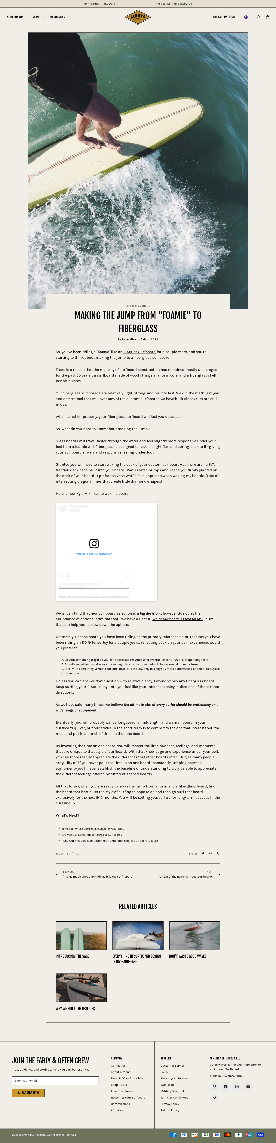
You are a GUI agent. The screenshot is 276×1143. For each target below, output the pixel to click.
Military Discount (172, 1091)
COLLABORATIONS (224, 17)
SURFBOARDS (15, 17)
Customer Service (173, 1065)
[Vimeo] (214, 1097)
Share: (193, 853)
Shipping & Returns (174, 1078)
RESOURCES (57, 17)
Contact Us (118, 1065)
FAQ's (164, 1072)
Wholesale (167, 1084)
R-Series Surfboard (139, 352)
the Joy (137, 669)
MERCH (36, 17)
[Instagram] (236, 1086)
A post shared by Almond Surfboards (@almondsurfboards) (94, 596)
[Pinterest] (210, 853)
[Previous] (93, 4)
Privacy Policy (170, 1104)
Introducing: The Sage (72, 956)
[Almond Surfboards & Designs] (138, 17)
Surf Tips (73, 853)
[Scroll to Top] (268, 1122)
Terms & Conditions (174, 1097)
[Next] (182, 4)
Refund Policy (170, 1110)
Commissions (120, 1104)
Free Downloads (122, 1091)
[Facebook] (203, 853)
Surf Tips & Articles (138, 306)
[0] (267, 17)
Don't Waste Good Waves (188, 956)
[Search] (258, 17)
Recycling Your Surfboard (128, 1097)
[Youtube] (248, 1086)
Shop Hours (119, 1084)
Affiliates (117, 1110)
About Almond (121, 1072)
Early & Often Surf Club (127, 1078)
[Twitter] (218, 853)
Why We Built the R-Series (75, 1008)
